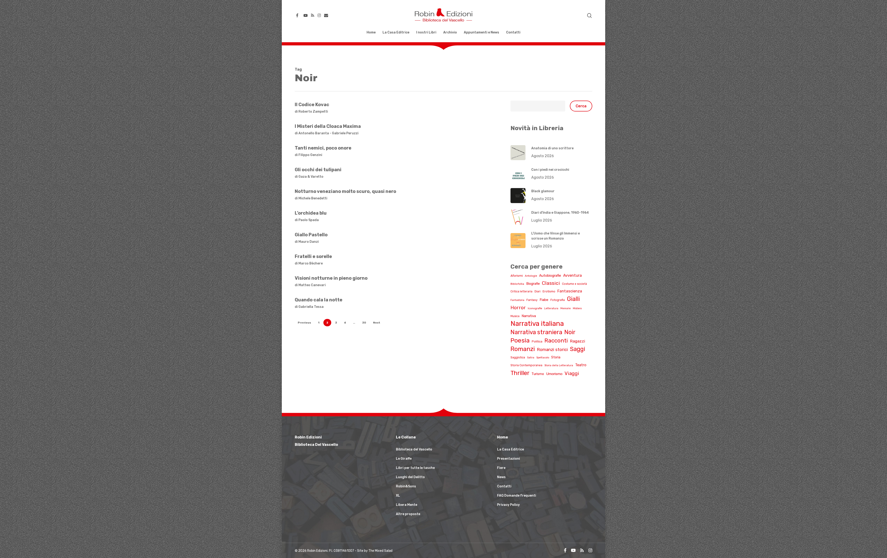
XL (398, 496)
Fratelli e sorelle (313, 256)
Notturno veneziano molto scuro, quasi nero (345, 191)
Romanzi (522, 349)
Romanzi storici (552, 349)
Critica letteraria (521, 291)
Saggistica (517, 357)
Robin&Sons (406, 486)
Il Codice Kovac (312, 104)
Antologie (531, 275)
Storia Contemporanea (526, 365)
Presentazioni (508, 459)
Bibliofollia (517, 283)
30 (364, 322)
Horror (518, 307)
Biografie (533, 284)
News (501, 477)
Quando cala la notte (318, 300)
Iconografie (535, 308)
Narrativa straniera (536, 332)
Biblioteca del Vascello (414, 449)
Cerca (581, 106)
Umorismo (554, 374)
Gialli (573, 298)
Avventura (572, 275)
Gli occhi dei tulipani (318, 169)
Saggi (577, 348)
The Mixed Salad (380, 551)
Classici (551, 283)
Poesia (520, 340)
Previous (304, 322)
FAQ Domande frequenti (516, 496)
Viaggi (572, 373)
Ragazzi (577, 341)
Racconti (556, 340)
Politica (537, 341)
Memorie (565, 308)
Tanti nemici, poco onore (323, 148)
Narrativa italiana (537, 323)
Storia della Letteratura (558, 365)
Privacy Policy (508, 505)
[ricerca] (589, 15)
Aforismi (516, 275)
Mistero (577, 308)
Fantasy (532, 300)
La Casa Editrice (510, 449)
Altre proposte (408, 514)
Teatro (580, 365)
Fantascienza (569, 291)
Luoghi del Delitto (410, 477)
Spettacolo (542, 357)
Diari (538, 291)
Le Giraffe (404, 459)
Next (376, 322)
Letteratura (551, 308)
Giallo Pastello (311, 234)
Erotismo (549, 291)
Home (502, 437)
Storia (555, 357)
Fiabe (544, 300)
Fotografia (557, 300)
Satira (530, 357)
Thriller (519, 372)
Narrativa (529, 316)
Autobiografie (550, 275)
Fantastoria (517, 300)
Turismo (538, 374)
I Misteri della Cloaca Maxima (328, 126)
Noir (569, 332)
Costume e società (574, 283)
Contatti (504, 486)
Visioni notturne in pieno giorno (331, 278)
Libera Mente (406, 505)
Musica (514, 316)
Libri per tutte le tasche (415, 468)
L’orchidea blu (311, 213)
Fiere (501, 468)
